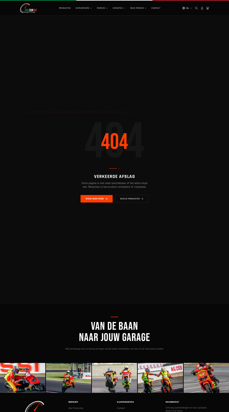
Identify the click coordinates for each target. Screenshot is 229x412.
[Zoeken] (196, 8)
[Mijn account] (202, 8)
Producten (65, 8)
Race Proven (137, 8)
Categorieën (82, 8)
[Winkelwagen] (207, 8)
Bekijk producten (130, 198)
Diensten (117, 8)
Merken (101, 8)
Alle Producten (75, 408)
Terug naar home (95, 198)
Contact (155, 8)
